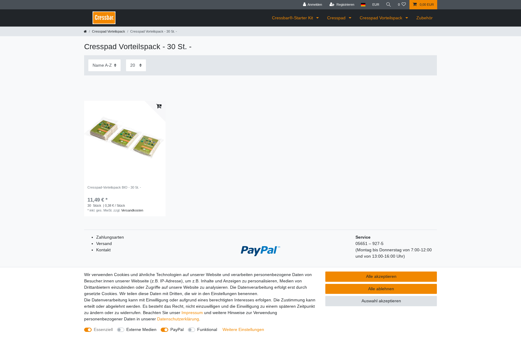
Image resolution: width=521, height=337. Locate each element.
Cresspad (337, 17)
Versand (104, 243)
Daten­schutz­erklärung (178, 318)
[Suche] (389, 4)
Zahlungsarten (110, 237)
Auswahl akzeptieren (381, 300)
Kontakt (103, 249)
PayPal (177, 329)
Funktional (207, 329)
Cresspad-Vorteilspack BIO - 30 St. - (114, 187)
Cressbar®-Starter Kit (293, 17)
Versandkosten (132, 210)
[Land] (363, 4)
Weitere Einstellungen (243, 329)
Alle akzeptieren (381, 276)
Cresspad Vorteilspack (381, 17)
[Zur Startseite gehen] (85, 31)
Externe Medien (141, 329)
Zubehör (424, 17)
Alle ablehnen (381, 288)
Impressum (192, 312)
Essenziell (103, 329)
